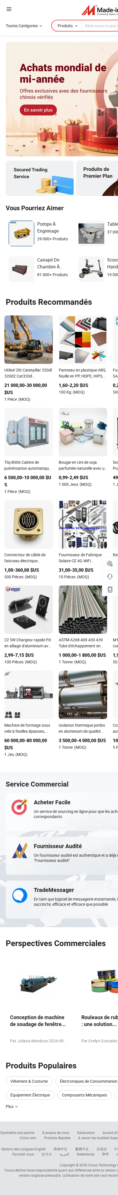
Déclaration (86, 1132)
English (40, 1149)
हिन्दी (105, 1154)
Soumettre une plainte (17, 1132)
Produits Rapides (57, 1137)
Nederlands (86, 1154)
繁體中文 (82, 1149)
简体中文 (60, 1149)
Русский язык (23, 1154)
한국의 (47, 1154)
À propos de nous (55, 1132)
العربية (64, 1154)
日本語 (102, 1149)
